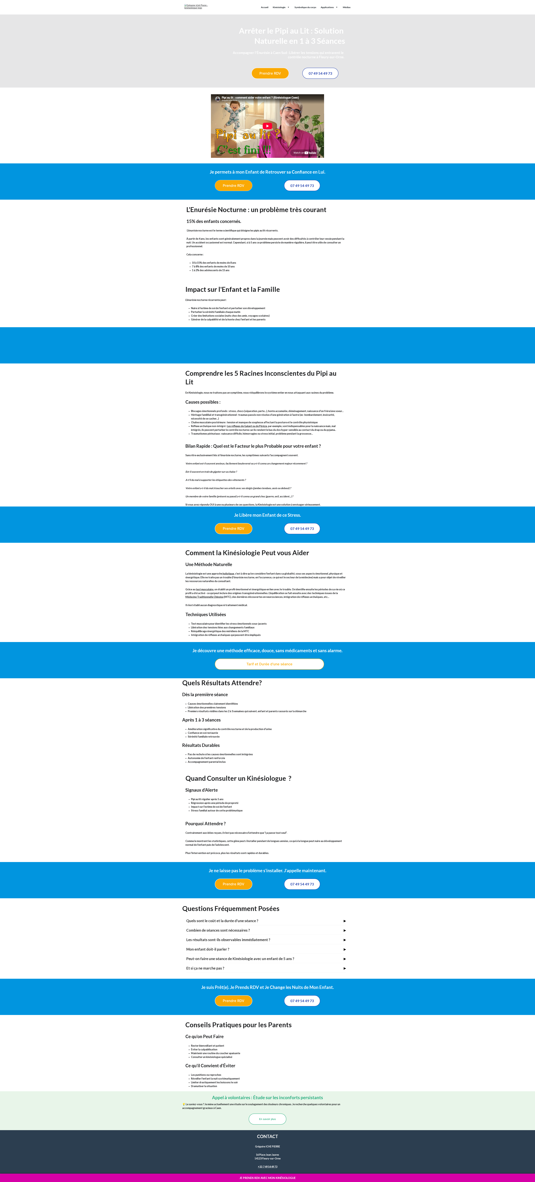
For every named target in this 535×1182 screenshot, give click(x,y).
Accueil (264, 7)
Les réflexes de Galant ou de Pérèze (247, 426)
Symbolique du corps (305, 7)
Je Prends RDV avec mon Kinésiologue (267, 1177)
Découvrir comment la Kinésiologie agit (267, 352)
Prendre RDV (270, 73)
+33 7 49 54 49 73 (267, 1166)
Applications (327, 7)
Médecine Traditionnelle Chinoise (204, 596)
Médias (347, 7)
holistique (228, 573)
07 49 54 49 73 (320, 73)
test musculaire (204, 589)
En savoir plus (267, 1119)
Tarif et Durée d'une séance (269, 664)
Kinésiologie (279, 7)
